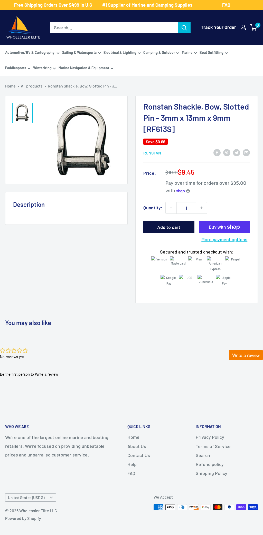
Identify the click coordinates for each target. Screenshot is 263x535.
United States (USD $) (26, 497)
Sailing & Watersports (79, 52)
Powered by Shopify (23, 518)
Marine (187, 52)
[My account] (243, 27)
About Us (136, 446)
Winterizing (42, 68)
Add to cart (168, 227)
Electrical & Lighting (120, 52)
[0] (253, 27)
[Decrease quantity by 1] (171, 207)
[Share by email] (246, 152)
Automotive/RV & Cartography (30, 52)
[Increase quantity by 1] (201, 207)
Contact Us (138, 455)
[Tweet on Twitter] (236, 152)
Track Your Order (218, 27)
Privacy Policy (210, 437)
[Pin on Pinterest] (226, 152)
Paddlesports (15, 68)
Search (203, 455)
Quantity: (152, 207)
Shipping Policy (211, 473)
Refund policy (210, 464)
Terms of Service (213, 446)
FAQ (131, 473)
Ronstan (152, 152)
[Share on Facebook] (217, 152)
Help (132, 464)
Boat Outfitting (211, 52)
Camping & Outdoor (159, 52)
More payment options (224, 239)
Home (10, 85)
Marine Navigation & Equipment (84, 68)
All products (32, 85)
